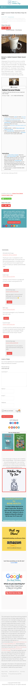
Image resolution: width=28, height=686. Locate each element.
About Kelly (4, 671)
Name (3, 388)
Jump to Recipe (10, 30)
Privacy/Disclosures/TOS (14, 673)
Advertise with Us (14, 671)
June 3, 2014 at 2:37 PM (9, 276)
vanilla (15, 116)
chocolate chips (10, 130)
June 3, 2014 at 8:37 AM (12, 342)
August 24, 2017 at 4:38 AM (10, 254)
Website (3, 402)
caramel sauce (7, 122)
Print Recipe (18, 30)
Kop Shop (4, 673)
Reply (6, 270)
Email (3, 395)
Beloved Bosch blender (13, 154)
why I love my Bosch (11, 156)
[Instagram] (14, 428)
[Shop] (19, 428)
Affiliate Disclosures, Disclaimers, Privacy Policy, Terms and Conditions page (13, 648)
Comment (4, 371)
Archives (22, 671)
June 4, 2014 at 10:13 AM (12, 291)
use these (23, 132)
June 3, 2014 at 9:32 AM (9, 309)
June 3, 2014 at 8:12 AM (9, 324)
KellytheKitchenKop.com (20, 642)
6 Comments (11, 16)
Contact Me (4, 676)
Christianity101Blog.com (9, 643)
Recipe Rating (5, 366)
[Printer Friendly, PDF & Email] (6, 198)
